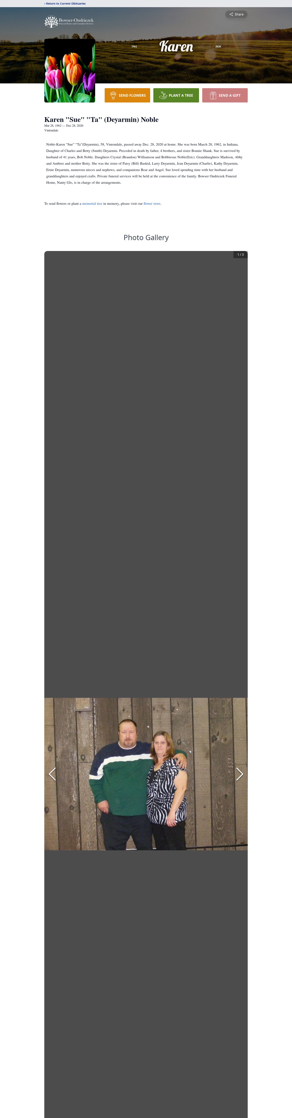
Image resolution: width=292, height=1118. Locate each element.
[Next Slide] (240, 774)
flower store (152, 203)
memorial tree (92, 203)
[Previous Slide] (52, 774)
